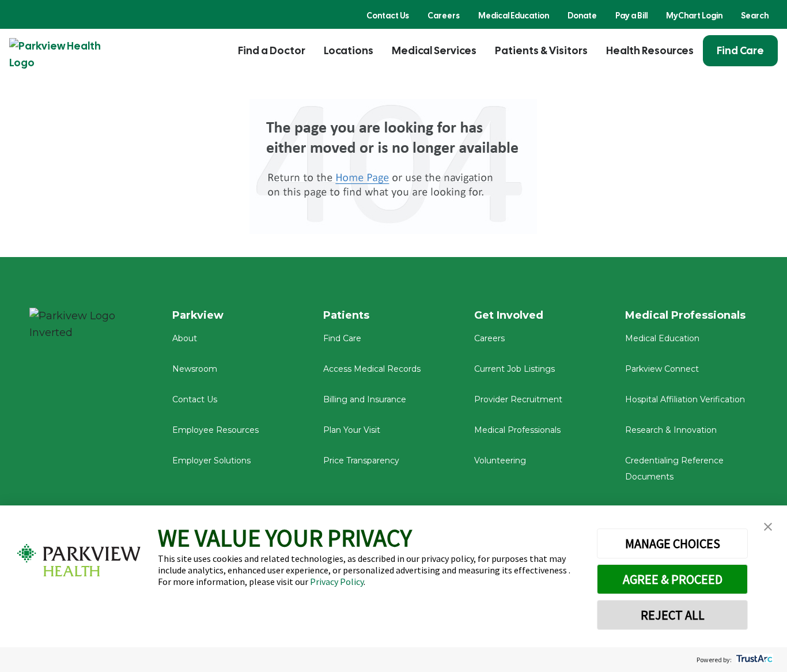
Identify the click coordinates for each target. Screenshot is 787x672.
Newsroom (194, 369)
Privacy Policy (337, 581)
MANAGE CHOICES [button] (672, 543)
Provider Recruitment (518, 399)
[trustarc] (753, 659)
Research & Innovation (671, 430)
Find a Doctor (271, 50)
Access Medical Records (372, 369)
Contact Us (387, 15)
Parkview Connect (662, 369)
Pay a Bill (631, 15)
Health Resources (650, 50)
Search (755, 15)
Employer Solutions (211, 460)
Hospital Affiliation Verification (685, 399)
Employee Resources (215, 430)
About (184, 338)
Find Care (740, 50)
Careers (443, 15)
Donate (582, 15)
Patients (346, 315)
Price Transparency (361, 460)
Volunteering (500, 460)
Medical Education (513, 15)
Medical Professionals (517, 430)
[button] (768, 527)
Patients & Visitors (541, 50)
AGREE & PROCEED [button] (672, 579)
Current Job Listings (514, 369)
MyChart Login (694, 15)
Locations (348, 50)
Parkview (198, 315)
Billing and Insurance (364, 399)
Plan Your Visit (351, 430)
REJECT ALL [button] (673, 615)
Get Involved (508, 315)
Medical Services (434, 50)
